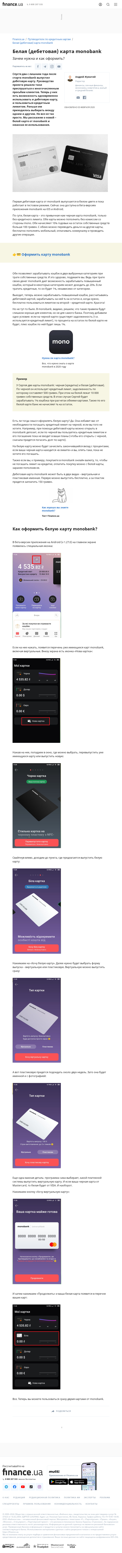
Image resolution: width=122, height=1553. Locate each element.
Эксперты (90, 1497)
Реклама (105, 1497)
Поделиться (63, 1411)
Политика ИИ (72, 1497)
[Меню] (115, 4)
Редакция (19, 1497)
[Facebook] (84, 97)
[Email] (78, 97)
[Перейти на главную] (13, 4)
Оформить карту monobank (46, 254)
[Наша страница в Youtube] (59, 66)
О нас (6, 1497)
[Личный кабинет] (100, 4)
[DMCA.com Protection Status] (8, 1549)
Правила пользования (37, 1504)
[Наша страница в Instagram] (52, 66)
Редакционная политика (44, 1497)
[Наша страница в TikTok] (31, 1487)
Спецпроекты (11, 1504)
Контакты (92, 1504)
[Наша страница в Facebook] (38, 66)
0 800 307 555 (36, 4)
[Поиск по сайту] (108, 4)
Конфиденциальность (68, 1504)
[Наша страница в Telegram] (45, 66)
